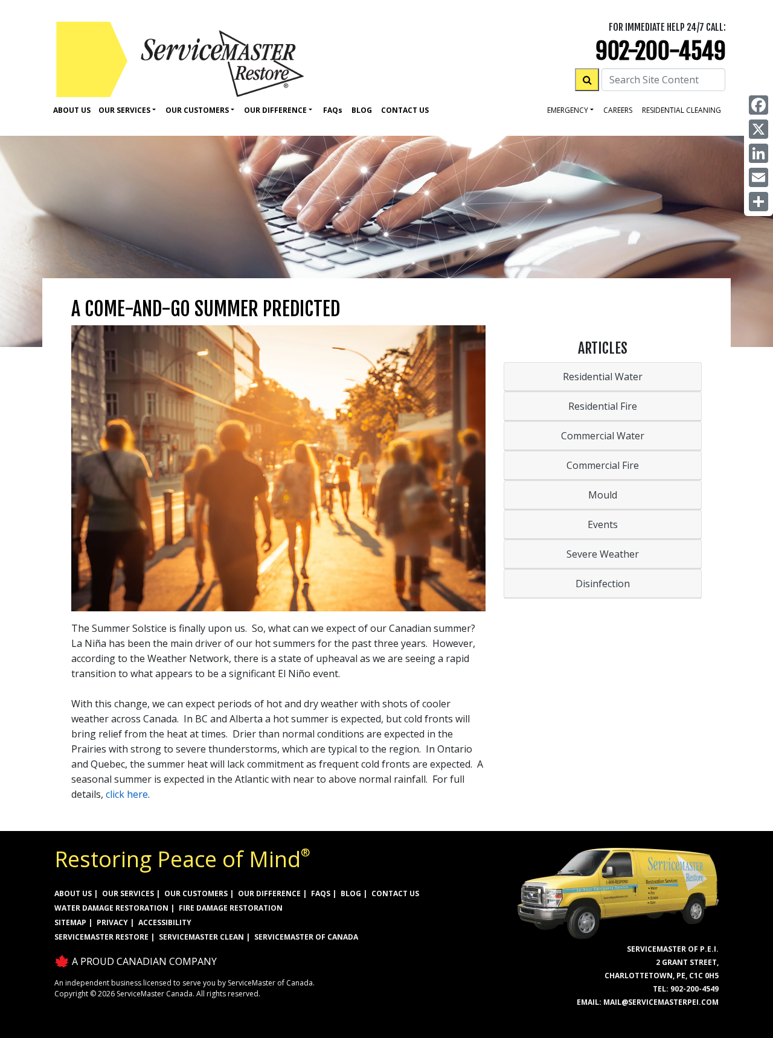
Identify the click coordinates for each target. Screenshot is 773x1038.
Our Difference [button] (275, 110)
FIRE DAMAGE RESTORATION (231, 908)
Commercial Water (602, 435)
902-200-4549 (660, 51)
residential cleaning (681, 110)
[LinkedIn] (758, 153)
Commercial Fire (602, 465)
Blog (361, 110)
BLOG (351, 893)
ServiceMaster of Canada (306, 937)
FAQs (320, 893)
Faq (332, 110)
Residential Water (603, 376)
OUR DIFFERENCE (269, 893)
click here (127, 794)
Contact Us (405, 110)
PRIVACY (112, 922)
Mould (602, 494)
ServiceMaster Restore (101, 937)
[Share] (758, 201)
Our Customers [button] (197, 110)
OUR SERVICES (128, 893)
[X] (758, 129)
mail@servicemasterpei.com (661, 1002)
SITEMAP (70, 922)
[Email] (758, 177)
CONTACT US (395, 893)
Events (603, 524)
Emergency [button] (567, 110)
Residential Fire (602, 406)
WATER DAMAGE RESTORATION (111, 908)
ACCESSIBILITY (164, 922)
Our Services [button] (124, 110)
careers (617, 110)
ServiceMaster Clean (201, 937)
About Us (72, 110)
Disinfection (603, 583)
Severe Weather (602, 554)
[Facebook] (758, 105)
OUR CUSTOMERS (196, 893)
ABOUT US (73, 893)
